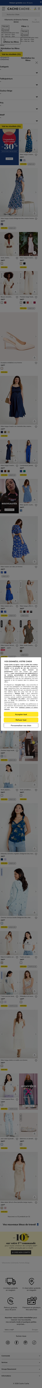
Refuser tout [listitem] (21, 720)
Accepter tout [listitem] (21, 714)
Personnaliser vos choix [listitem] (21, 725)
